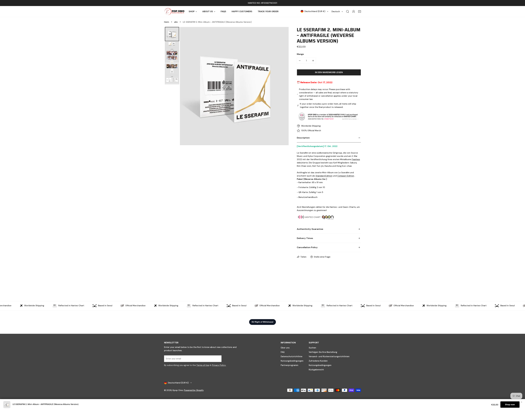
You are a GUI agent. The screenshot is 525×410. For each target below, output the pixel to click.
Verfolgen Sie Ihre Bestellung (323, 352)
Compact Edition (345, 175)
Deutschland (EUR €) (314, 11)
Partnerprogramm (289, 365)
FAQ (283, 352)
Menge (300, 54)
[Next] (285, 86)
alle (176, 22)
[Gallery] (226, 86)
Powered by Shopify (194, 390)
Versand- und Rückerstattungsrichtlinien (329, 356)
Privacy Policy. (219, 365)
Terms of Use (202, 365)
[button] (360, 11)
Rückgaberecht (316, 369)
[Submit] (218, 358)
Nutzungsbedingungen (292, 361)
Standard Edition (324, 175)
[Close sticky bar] (521, 402)
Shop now (510, 404)
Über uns (285, 347)
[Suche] (348, 11)
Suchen (312, 347)
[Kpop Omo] (174, 11)
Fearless (356, 159)
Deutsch (336, 11)
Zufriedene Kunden (318, 361)
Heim (166, 22)
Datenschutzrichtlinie (291, 356)
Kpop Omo (178, 390)
